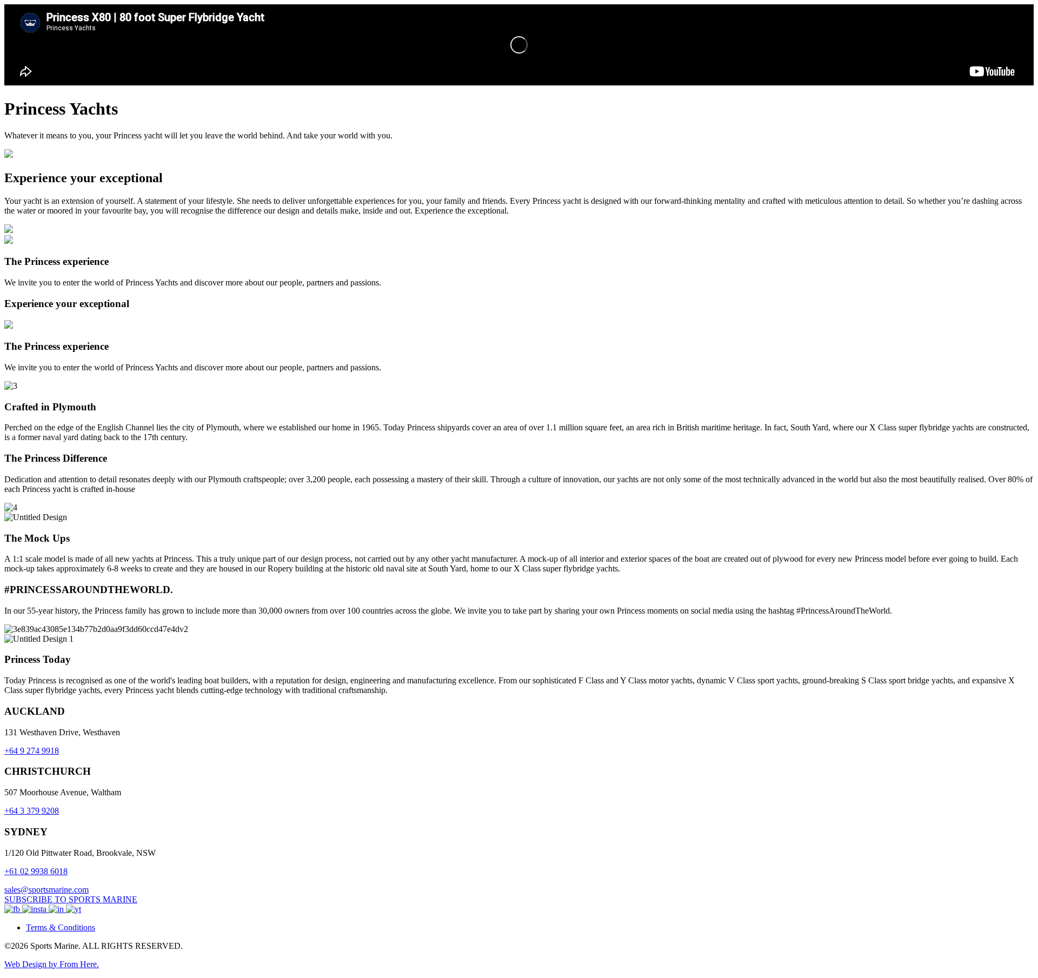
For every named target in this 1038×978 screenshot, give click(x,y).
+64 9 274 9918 (31, 750)
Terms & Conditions (60, 927)
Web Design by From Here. (51, 964)
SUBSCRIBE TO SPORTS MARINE (70, 899)
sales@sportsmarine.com (46, 889)
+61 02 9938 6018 (36, 871)
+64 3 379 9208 (31, 810)
